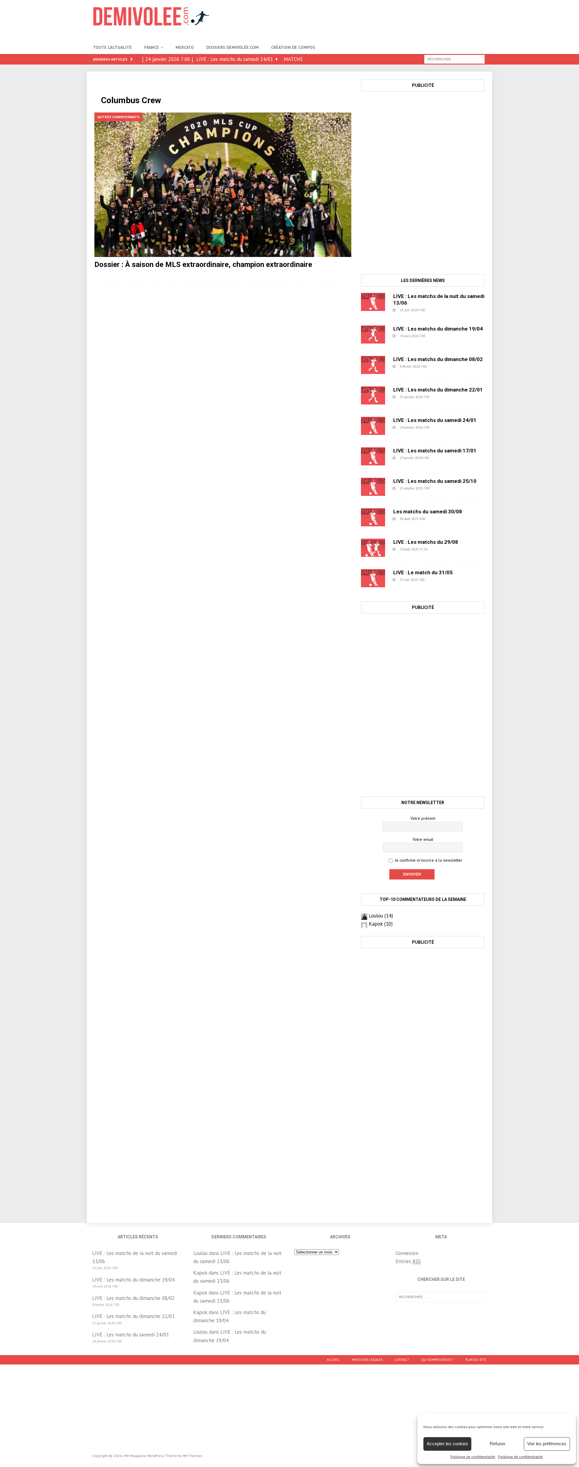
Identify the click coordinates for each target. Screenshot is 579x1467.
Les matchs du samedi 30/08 (427, 512)
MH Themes (192, 1455)
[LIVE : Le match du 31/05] (373, 578)
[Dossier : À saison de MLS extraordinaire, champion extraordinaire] (222, 184)
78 (441, 549)
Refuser (497, 1443)
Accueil (333, 1360)
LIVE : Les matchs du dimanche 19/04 (438, 329)
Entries (408, 1261)
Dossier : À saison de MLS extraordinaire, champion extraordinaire (203, 264)
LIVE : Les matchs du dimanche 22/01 (438, 390)
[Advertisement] (376, 19)
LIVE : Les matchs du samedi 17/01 (434, 451)
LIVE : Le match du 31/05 (423, 572)
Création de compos (293, 47)
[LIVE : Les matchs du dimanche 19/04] (373, 334)
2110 (189, 273)
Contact (401, 1360)
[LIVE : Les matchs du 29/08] (373, 548)
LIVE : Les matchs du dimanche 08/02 (438, 359)
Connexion (407, 1253)
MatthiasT (164, 273)
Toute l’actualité (112, 47)
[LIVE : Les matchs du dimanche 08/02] (373, 365)
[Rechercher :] (454, 59)
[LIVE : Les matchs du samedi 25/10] (373, 487)
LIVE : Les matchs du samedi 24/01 (434, 420)
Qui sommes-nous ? (437, 1360)
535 (440, 336)
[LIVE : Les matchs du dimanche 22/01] (373, 395)
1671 (445, 488)
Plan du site (475, 1360)
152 (443, 458)
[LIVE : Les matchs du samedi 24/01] (373, 426)
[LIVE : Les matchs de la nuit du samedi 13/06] (373, 302)
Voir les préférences (546, 1443)
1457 (440, 580)
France (151, 47)
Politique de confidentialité (473, 1456)
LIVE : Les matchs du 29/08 (425, 542)
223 (444, 397)
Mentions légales (367, 1360)
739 (441, 366)
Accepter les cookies (447, 1443)
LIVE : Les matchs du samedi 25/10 (434, 481)
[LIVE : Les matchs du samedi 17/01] (373, 456)
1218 (441, 519)
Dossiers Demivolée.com (232, 47)
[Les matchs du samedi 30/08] (373, 517)
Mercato (185, 47)
